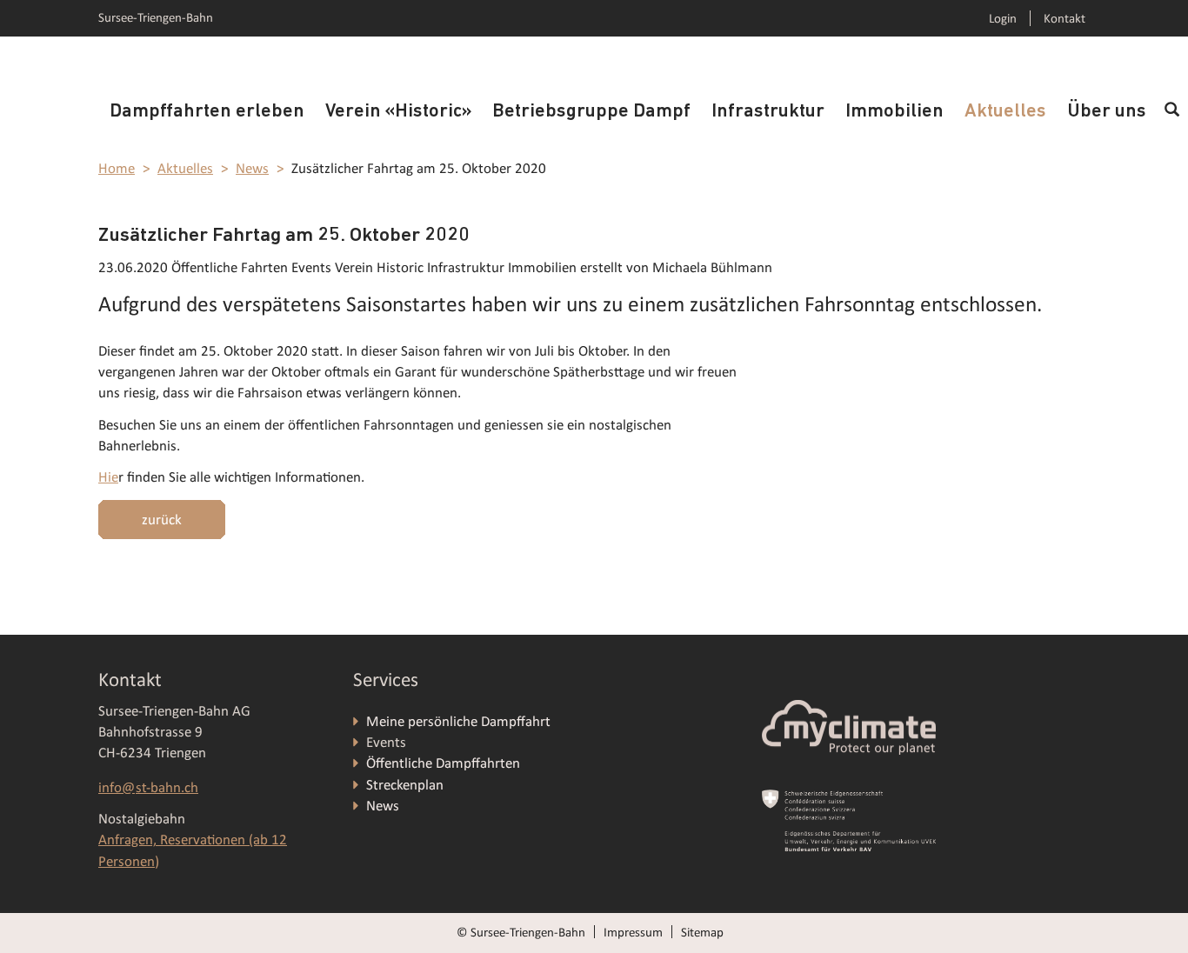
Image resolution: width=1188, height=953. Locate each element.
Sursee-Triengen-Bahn (155, 17)
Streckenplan (405, 785)
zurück (162, 519)
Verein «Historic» (398, 112)
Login (1003, 18)
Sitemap (702, 932)
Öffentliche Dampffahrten (445, 763)
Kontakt (1064, 18)
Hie (108, 477)
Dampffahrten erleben (207, 112)
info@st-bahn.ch (148, 787)
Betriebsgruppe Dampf (591, 112)
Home (116, 168)
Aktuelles (1005, 112)
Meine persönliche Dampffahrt (460, 721)
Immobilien (894, 112)
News (252, 168)
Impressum (633, 932)
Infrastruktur (767, 112)
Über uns (1106, 112)
